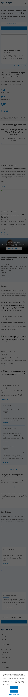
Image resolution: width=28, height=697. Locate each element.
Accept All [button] (14, 687)
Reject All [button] (14, 691)
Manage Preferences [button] (14, 694)
